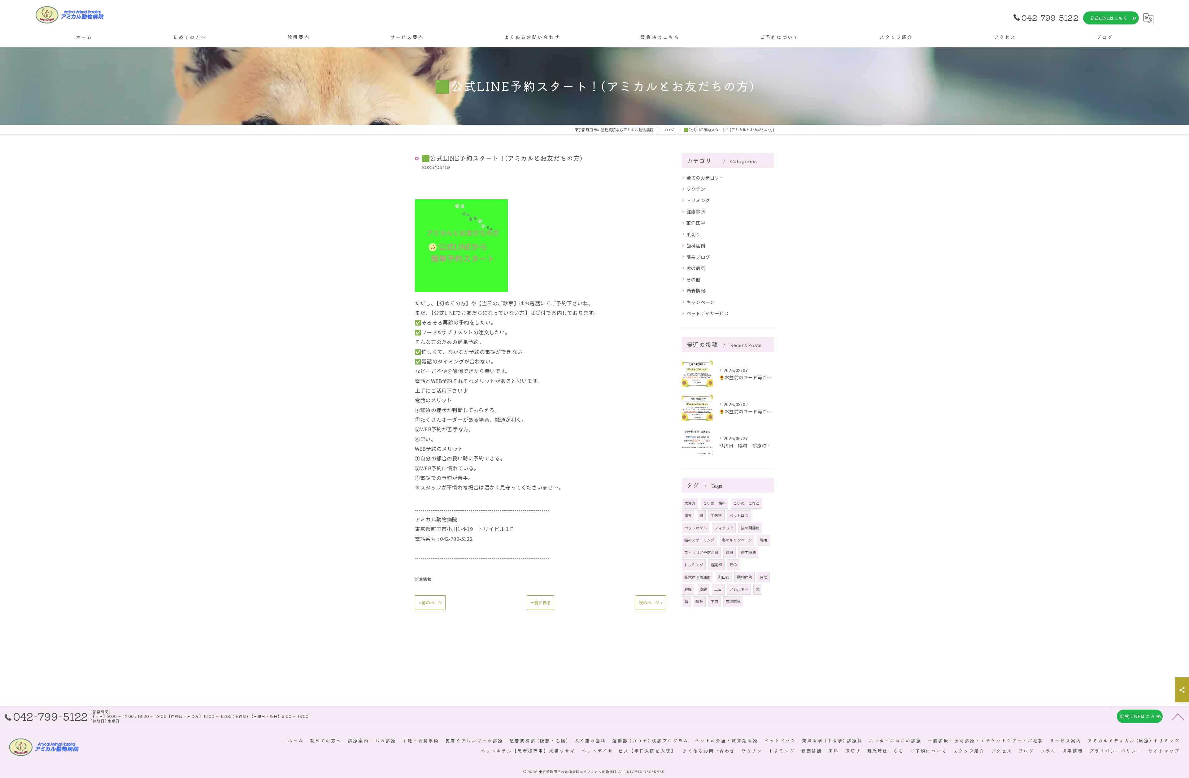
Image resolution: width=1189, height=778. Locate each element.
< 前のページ (430, 603)
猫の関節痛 (750, 527)
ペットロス (739, 515)
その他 (693, 279)
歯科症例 (695, 245)
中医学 (716, 515)
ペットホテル (695, 527)
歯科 (729, 552)
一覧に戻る (540, 603)
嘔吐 (699, 601)
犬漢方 (690, 503)
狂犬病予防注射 (697, 577)
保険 (763, 577)
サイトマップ (1164, 750)
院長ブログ (698, 257)
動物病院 (744, 577)
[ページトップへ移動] (1178, 716)
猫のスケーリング (699, 539)
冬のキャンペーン (737, 539)
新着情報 (423, 579)
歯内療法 (748, 552)
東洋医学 (695, 222)
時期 (763, 539)
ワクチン (695, 188)
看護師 (716, 564)
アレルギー (739, 589)
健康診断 (695, 211)
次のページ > (651, 603)
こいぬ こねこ (746, 503)
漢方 (688, 515)
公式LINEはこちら (1108, 18)
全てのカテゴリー (705, 177)
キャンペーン (700, 302)
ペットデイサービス (707, 313)
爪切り (693, 234)
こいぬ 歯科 (714, 503)
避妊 (688, 589)
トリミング (698, 200)
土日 (718, 589)
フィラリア (723, 527)
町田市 (724, 577)
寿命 (733, 564)
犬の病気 (695, 268)
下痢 (714, 601)
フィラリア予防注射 (701, 552)
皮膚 (703, 589)
